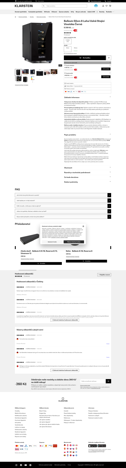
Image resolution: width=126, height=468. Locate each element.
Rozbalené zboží (111, 12)
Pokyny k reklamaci (69, 422)
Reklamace (67, 418)
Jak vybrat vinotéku (44, 419)
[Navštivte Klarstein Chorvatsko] (68, 452)
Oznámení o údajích (93, 415)
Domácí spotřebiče (23, 16)
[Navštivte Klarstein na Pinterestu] (30, 465)
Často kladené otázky (96, 1)
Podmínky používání (92, 451)
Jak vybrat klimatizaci (45, 426)
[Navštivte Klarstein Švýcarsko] (70, 445)
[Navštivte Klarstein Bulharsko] (73, 452)
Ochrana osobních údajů (85, 385)
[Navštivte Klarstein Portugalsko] (70, 455)
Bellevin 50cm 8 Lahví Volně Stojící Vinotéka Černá (60, 16)
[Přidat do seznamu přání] (108, 57)
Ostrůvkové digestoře (21, 418)
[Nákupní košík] (110, 6)
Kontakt (109, 1)
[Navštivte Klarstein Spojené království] (68, 449)
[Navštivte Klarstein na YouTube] (25, 465)
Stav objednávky (68, 415)
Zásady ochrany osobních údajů (98, 450)
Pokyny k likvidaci (93, 411)
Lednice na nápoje (20, 427)
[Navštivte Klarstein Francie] (73, 445)
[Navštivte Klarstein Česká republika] (73, 449)
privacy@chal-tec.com (95, 388)
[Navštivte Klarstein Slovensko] (70, 449)
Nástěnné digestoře (20, 432)
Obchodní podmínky (59, 465)
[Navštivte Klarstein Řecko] (76, 455)
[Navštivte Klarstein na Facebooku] (21, 465)
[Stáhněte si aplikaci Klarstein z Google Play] (102, 445)
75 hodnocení (67, 34)
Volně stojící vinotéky (41, 16)
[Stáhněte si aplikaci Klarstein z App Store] (92, 445)
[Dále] (113, 12)
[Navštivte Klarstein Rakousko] (68, 445)
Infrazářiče (18, 422)
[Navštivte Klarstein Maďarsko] (76, 449)
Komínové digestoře (20, 420)
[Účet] (103, 6)
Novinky (101, 12)
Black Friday (42, 411)
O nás (69, 465)
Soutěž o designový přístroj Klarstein (98, 413)
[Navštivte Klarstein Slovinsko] (73, 455)
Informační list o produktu (68, 30)
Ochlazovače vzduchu (21, 429)
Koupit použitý (69, 73)
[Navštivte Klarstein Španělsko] (65, 449)
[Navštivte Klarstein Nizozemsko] (68, 455)
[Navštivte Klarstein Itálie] (76, 445)
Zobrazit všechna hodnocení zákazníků (65, 320)
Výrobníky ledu (19, 425)
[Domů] (17, 16)
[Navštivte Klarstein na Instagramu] (16, 465)
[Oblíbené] (106, 6)
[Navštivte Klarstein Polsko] (65, 452)
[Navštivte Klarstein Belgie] (65, 455)
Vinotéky (32, 16)
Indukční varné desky (20, 434)
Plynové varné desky (20, 436)
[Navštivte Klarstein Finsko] (76, 452)
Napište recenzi (105, 274)
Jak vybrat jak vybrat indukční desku (49, 424)
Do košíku (86, 58)
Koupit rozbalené (70, 65)
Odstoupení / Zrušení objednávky (73, 420)
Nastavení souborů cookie (95, 418)
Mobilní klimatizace (20, 413)
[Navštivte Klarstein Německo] (65, 445)
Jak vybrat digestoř (44, 422)
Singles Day (42, 413)
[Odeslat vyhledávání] (43, 6)
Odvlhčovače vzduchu (21, 415)
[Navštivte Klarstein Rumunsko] (70, 452)
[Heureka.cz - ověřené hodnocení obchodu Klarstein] (96, 5)
